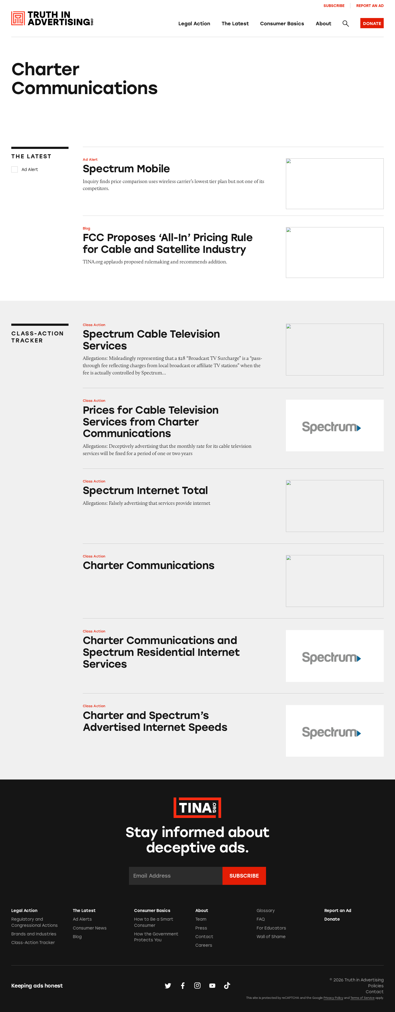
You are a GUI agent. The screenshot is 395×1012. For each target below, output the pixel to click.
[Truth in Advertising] (52, 18)
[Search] (345, 24)
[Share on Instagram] (197, 985)
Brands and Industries (33, 934)
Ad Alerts (82, 919)
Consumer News (90, 928)
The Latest (235, 24)
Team (200, 919)
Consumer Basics (282, 24)
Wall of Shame (271, 936)
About (323, 24)
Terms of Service (362, 998)
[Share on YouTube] (212, 985)
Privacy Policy (333, 998)
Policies (376, 986)
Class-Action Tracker (33, 942)
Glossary (266, 910)
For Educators (271, 928)
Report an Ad (370, 5)
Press (201, 928)
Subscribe (334, 5)
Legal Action (194, 24)
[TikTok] (227, 985)
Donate (332, 919)
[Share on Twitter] (168, 985)
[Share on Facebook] (182, 985)
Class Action (94, 325)
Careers (203, 945)
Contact (204, 936)
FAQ (261, 919)
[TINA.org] (197, 807)
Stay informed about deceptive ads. (197, 840)
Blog (86, 228)
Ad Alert (29, 169)
